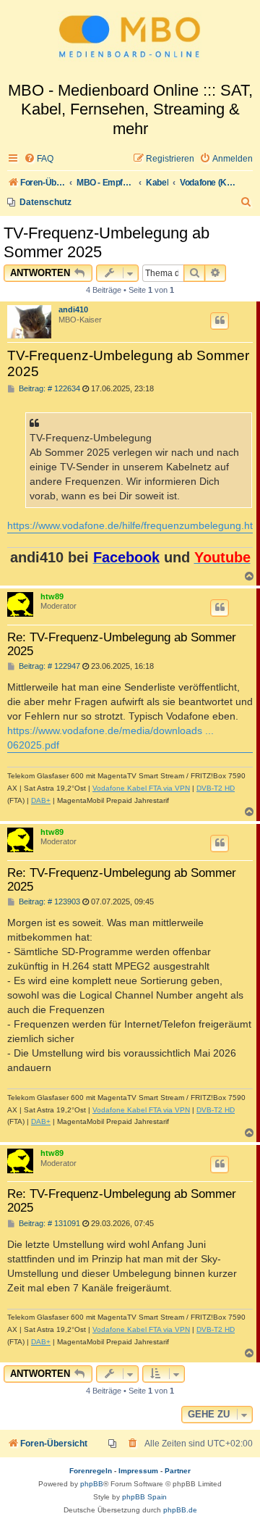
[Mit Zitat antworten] (219, 321)
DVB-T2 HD (215, 788)
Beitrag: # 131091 (48, 1223)
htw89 (52, 596)
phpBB (91, 1484)
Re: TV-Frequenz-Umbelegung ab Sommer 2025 (121, 643)
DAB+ (41, 800)
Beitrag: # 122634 (48, 389)
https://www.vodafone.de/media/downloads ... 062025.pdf (110, 738)
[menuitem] (38, 159)
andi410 (73, 309)
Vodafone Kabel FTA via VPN (141, 788)
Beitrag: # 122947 (48, 666)
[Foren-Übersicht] (130, 41)
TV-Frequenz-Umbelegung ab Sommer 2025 (106, 242)
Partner (178, 1471)
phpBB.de (180, 1510)
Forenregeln (90, 1471)
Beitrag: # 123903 (48, 902)
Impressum (138, 1471)
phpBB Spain (144, 1497)
